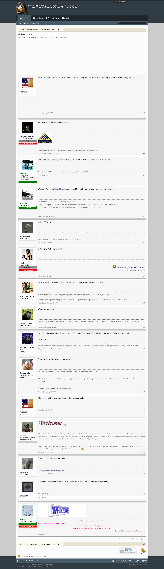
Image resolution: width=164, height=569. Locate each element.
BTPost (40, 175)
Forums (25, 18)
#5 (144, 243)
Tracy (40, 534)
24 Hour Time (35, 561)
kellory (40, 452)
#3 (144, 175)
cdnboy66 (24, 496)
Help (125, 561)
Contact (117, 561)
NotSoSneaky (26, 323)
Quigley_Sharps (43, 153)
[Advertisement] (82, 55)
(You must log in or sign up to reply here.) (132, 539)
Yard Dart (41, 216)
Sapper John (25, 373)
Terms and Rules (133, 564)
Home (132, 561)
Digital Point (49, 564)
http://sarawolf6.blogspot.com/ (54, 471)
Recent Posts (34, 23)
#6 (144, 276)
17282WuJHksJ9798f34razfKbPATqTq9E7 (33, 556)
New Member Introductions (36, 37)
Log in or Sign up (120, 1)
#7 (144, 303)
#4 (144, 216)
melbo (40, 276)
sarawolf (24, 472)
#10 (143, 392)
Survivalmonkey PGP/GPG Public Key (131, 267)
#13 (143, 474)
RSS (145, 561)
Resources (52, 18)
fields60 (56, 37)
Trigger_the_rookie (27, 348)
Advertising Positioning (36, 564)
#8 (144, 327)
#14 (143, 494)
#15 (143, 534)
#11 (143, 410)
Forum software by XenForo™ (32, 566)
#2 (144, 153)
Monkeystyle (23, 561)
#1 (144, 113)
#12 (143, 452)
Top (139, 561)
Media (38, 18)
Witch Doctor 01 (27, 296)
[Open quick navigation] (144, 29)
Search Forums (23, 23)
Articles (67, 18)
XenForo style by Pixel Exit (58, 566)
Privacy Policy (144, 564)
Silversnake (25, 236)
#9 (144, 349)
